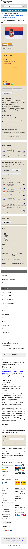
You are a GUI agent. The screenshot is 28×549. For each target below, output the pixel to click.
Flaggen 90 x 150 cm (7, 292)
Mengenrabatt (7, 93)
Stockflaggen (5, 314)
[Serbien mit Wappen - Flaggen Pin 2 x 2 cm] (4, 204)
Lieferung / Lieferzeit (7, 516)
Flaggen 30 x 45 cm (7, 299)
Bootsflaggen (5, 332)
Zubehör (17, 170)
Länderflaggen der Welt (8, 279)
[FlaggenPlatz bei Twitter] (19, 515)
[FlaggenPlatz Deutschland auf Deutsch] (6, 531)
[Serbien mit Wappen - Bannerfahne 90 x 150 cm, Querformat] (4, 200)
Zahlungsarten (6, 514)
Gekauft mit (16, 174)
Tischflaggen (5, 310)
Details (17, 89)
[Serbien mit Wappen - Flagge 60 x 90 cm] (4, 189)
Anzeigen (6, 222)
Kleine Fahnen (6, 306)
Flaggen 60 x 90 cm (7, 296)
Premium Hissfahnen (7, 317)
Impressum (5, 498)
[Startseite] (1, 13)
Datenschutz (5, 500)
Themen (4, 282)
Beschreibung (7, 89)
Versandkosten (6, 511)
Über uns (4, 493)
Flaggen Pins (5, 325)
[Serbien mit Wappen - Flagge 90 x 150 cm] (4, 185)
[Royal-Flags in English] (8, 531)
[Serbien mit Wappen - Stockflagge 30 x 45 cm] (4, 196)
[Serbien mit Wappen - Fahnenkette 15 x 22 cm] (4, 152)
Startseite (4, 275)
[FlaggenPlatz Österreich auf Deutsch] (3, 531)
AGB (3, 495)
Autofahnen (5, 328)
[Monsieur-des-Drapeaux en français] (11, 531)
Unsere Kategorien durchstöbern (14, 10)
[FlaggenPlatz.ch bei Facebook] (16, 515)
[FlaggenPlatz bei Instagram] (22, 515)
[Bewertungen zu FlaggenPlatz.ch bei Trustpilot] (5, 467)
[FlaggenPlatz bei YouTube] (24, 515)
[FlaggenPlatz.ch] (7, 2)
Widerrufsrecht (6, 519)
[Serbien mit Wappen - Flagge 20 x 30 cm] (4, 156)
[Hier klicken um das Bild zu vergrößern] (14, 40)
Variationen (6, 170)
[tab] (7, 89)
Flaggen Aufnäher (7, 321)
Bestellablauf (5, 509)
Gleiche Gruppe (6, 174)
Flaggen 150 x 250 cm (8, 303)
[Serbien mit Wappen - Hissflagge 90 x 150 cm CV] (4, 208)
